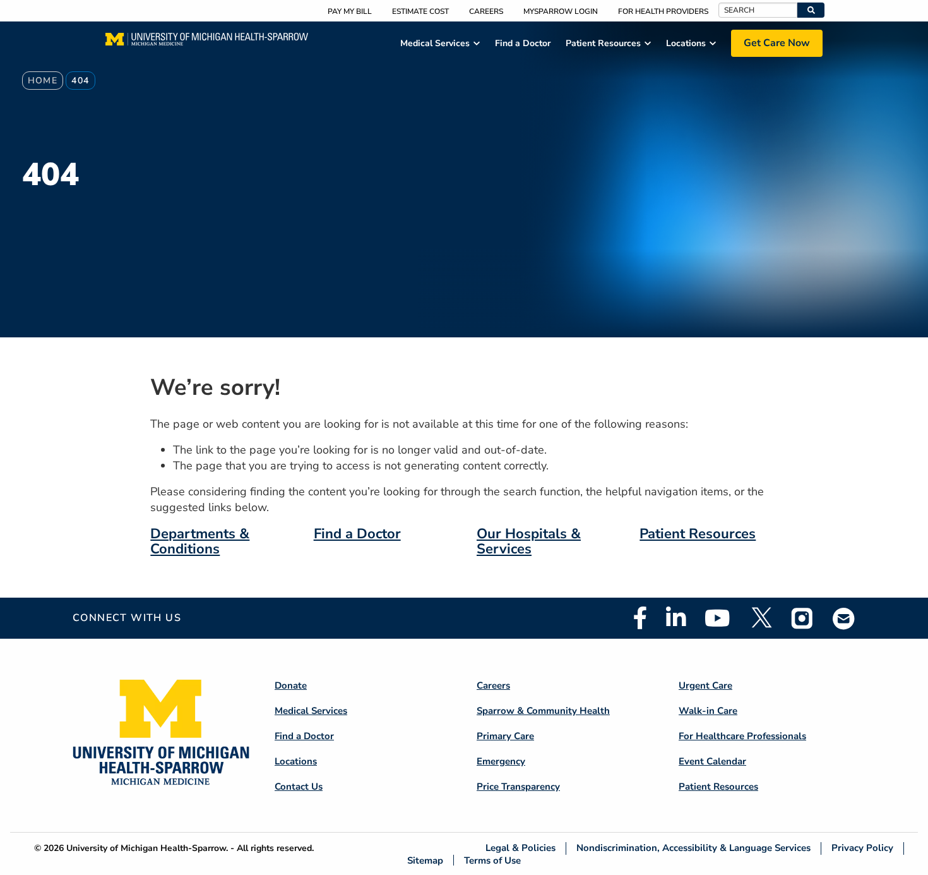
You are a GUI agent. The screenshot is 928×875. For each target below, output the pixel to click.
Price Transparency (518, 786)
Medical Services (311, 710)
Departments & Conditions (199, 541)
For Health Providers (663, 11)
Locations (296, 761)
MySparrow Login (560, 11)
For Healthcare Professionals (742, 736)
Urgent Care (705, 685)
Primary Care (505, 736)
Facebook (640, 617)
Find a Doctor (357, 533)
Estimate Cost (420, 11)
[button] (810, 10)
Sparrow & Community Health (543, 710)
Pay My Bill (350, 11)
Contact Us (299, 786)
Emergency (501, 761)
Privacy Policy (862, 848)
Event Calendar (712, 761)
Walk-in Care (708, 710)
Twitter (760, 617)
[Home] (206, 43)
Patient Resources (697, 533)
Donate (291, 685)
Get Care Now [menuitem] (777, 43)
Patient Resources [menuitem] (603, 43)
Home (43, 81)
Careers (486, 11)
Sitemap (425, 860)
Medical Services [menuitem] (435, 43)
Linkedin (676, 617)
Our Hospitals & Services (529, 541)
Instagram (802, 617)
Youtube (717, 617)
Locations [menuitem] (686, 43)
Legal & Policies (520, 848)
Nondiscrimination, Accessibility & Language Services (693, 848)
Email (844, 618)
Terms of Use (492, 860)
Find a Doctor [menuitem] (522, 43)
